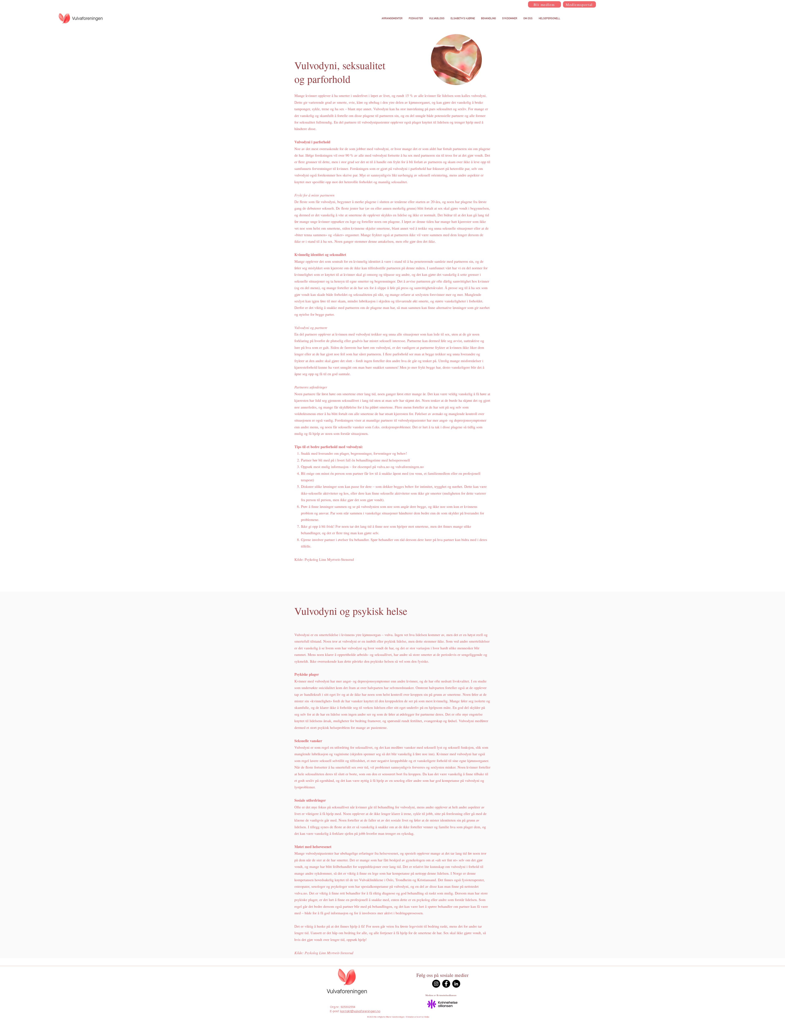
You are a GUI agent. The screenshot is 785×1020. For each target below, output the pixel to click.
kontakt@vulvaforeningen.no (360, 1011)
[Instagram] (436, 984)
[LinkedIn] (456, 984)
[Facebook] (446, 984)
